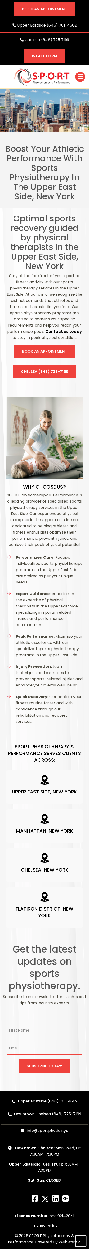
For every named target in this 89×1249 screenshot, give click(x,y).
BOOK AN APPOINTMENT (44, 9)
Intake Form (44, 56)
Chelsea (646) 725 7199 (46, 40)
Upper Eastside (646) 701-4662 (46, 25)
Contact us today (63, 331)
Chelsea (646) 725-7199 (44, 371)
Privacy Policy (44, 1226)
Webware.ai (70, 1242)
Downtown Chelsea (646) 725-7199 (47, 1114)
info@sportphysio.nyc (47, 1130)
